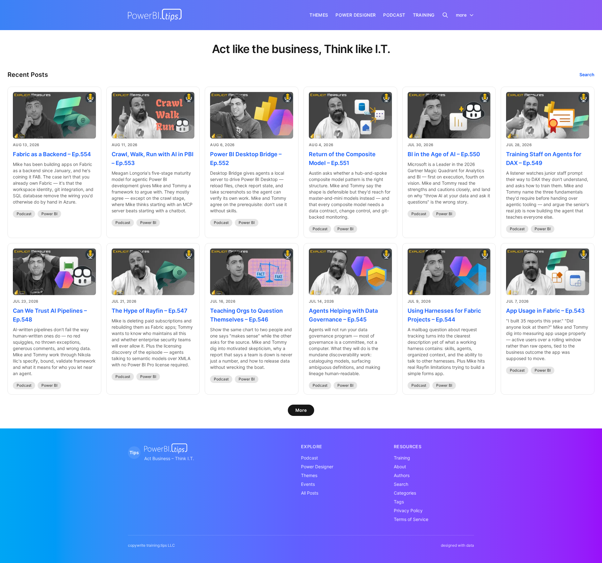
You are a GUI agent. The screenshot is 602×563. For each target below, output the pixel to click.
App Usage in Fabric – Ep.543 (545, 310)
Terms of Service (411, 519)
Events (308, 484)
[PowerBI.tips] (155, 15)
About (400, 466)
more (461, 15)
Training (402, 457)
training (424, 15)
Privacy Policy (408, 510)
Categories (405, 493)
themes (318, 15)
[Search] (445, 15)
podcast (394, 15)
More (301, 410)
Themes (309, 475)
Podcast (24, 213)
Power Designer (317, 466)
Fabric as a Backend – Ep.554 (52, 154)
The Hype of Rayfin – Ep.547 (149, 310)
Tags (399, 501)
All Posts (309, 493)
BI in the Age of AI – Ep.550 (444, 154)
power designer (355, 15)
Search (586, 74)
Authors (401, 475)
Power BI (49, 213)
